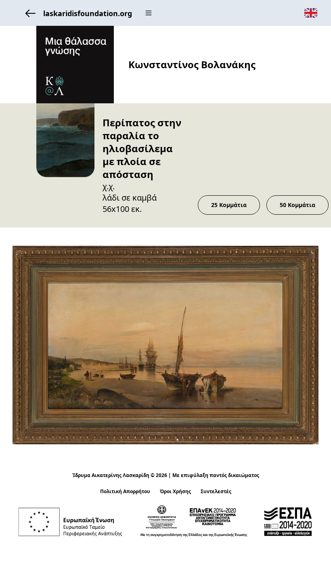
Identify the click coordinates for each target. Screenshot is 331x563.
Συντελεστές (216, 491)
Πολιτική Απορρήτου (125, 491)
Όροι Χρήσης (175, 491)
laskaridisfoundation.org (87, 13)
